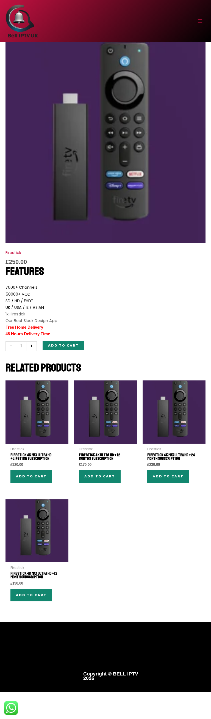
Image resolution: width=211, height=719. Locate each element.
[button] (105, 653)
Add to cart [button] (31, 476)
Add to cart (63, 345)
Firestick (13, 252)
